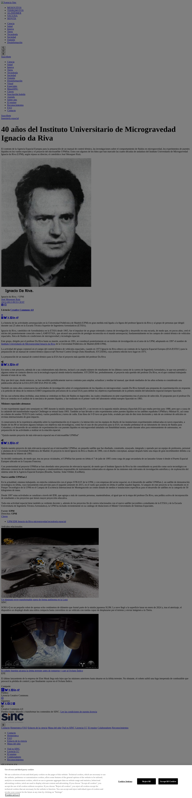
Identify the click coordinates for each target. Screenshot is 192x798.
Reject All (146, 781)
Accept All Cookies (168, 781)
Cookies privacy (12, 795)
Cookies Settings (125, 781)
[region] (96, 781)
